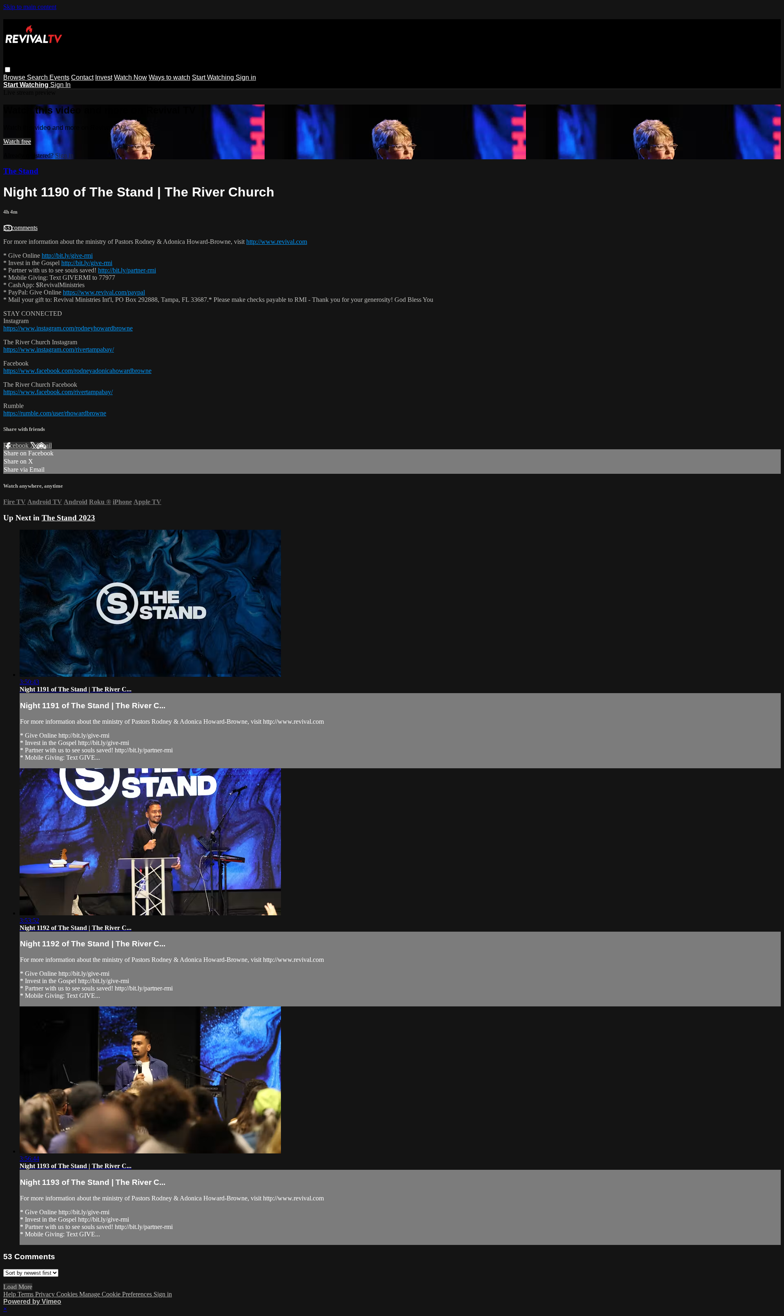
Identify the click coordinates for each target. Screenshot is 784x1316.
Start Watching (214, 77)
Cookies (67, 1294)
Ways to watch (169, 77)
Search (38, 77)
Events (59, 77)
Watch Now (130, 77)
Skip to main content (29, 6)
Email (44, 445)
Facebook (16, 445)
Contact (82, 77)
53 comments (20, 227)
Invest (103, 77)
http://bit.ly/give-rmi (67, 255)
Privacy (45, 1294)
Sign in (246, 77)
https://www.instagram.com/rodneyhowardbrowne (68, 328)
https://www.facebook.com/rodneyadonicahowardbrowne (77, 370)
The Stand (20, 171)
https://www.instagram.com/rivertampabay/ (58, 349)
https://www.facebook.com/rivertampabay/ (58, 391)
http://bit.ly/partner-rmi (127, 270)
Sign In (60, 84)
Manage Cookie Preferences (116, 1294)
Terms (26, 1294)
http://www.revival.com (276, 241)
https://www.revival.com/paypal (104, 292)
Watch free (17, 141)
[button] (7, 69)
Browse (15, 77)
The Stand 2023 (68, 517)
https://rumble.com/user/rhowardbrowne (54, 413)
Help (10, 1294)
